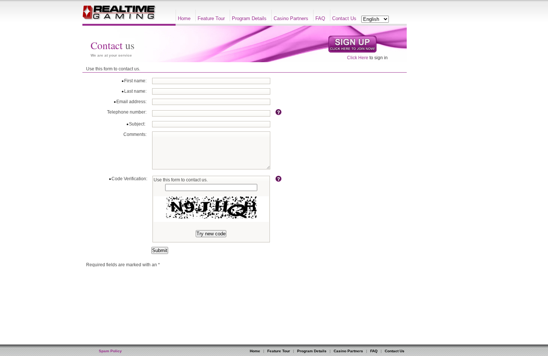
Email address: (131, 101)
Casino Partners (291, 18)
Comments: (135, 134)
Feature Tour (211, 18)
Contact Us (344, 18)
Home (184, 18)
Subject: (138, 124)
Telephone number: (127, 112)
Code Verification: (129, 179)
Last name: (135, 91)
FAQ (320, 18)
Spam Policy (110, 351)
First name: (135, 81)
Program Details (249, 18)
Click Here (357, 57)
